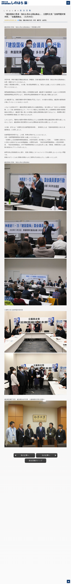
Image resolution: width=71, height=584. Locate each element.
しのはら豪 (18, 10)
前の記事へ (25, 455)
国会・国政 (22, 20)
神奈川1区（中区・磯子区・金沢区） (37, 20)
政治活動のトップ (35, 461)
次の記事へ (46, 455)
